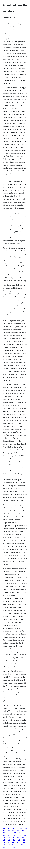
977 (4, 844)
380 (9, 837)
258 (23, 837)
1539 (20, 835)
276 (26, 828)
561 (14, 847)
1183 (4, 847)
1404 (22, 830)
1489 (24, 842)
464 (9, 847)
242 (13, 837)
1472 (17, 844)
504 (22, 844)
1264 (14, 832)
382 (25, 835)
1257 (14, 835)
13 (18, 830)
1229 (4, 835)
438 (13, 830)
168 (4, 830)
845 (20, 832)
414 (4, 842)
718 (24, 832)
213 (4, 837)
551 (14, 840)
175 (9, 830)
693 (18, 837)
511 (9, 842)
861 (9, 832)
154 (4, 828)
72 (13, 828)
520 (9, 828)
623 (19, 840)
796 (9, 835)
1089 (4, 832)
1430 (18, 842)
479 (9, 840)
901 (21, 828)
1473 (4, 840)
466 (13, 842)
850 (24, 840)
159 (9, 844)
